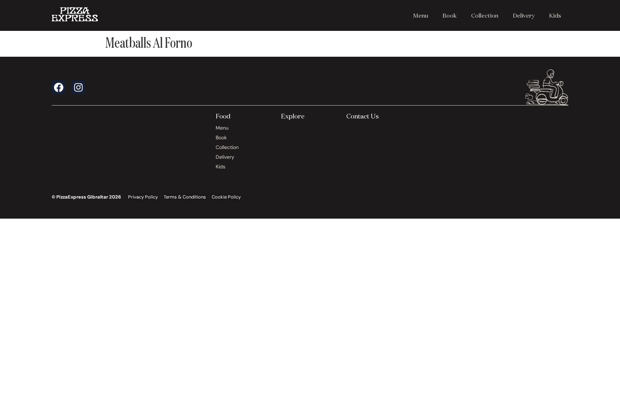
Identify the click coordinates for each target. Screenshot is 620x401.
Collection (484, 15)
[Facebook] (59, 87)
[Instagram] (78, 87)
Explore (293, 116)
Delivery (524, 15)
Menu (420, 15)
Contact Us (362, 116)
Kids (555, 15)
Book (449, 15)
